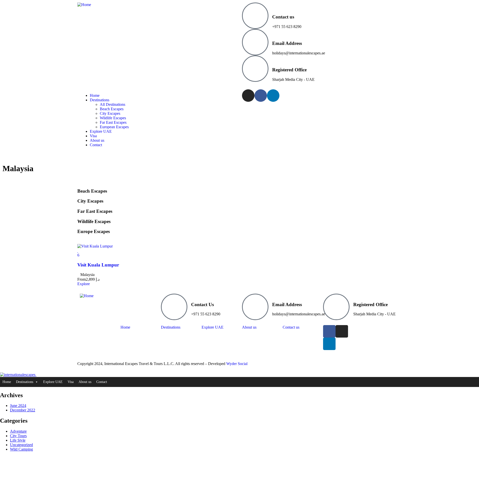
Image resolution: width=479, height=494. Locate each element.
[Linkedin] (273, 95)
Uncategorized (21, 445)
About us (85, 382)
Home (6, 382)
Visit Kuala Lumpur (98, 264)
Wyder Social (236, 364)
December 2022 (22, 410)
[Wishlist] (78, 250)
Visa (71, 382)
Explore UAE (53, 382)
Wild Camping (21, 449)
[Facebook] (260, 95)
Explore (83, 284)
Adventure (18, 431)
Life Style (17, 440)
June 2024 (18, 405)
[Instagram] (248, 95)
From (81, 279)
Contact (101, 382)
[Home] (84, 4)
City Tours (18, 436)
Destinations (24, 382)
